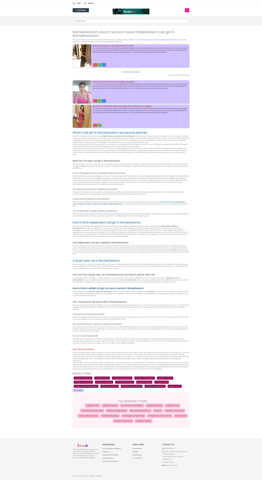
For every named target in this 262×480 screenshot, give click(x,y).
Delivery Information (111, 455)
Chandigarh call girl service (133, 416)
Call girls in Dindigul (144, 382)
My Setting (137, 455)
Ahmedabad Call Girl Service (159, 416)
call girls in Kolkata (110, 405)
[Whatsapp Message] (100, 65)
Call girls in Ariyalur (102, 378)
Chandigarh (103, 204)
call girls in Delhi (92, 405)
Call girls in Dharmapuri (124, 382)
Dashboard (138, 448)
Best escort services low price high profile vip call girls (113, 46)
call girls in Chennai (154, 405)
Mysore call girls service (88, 416)
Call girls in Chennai (165, 378)
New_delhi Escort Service (140, 410)
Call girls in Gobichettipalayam (86, 386)
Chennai (95, 204)
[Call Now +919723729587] (95, 101)
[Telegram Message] (104, 65)
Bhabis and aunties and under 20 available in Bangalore (114, 82)
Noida (110, 204)
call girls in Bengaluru (110, 416)
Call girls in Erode (161, 382)
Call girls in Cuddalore (104, 382)
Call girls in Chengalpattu (144, 378)
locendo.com (132, 280)
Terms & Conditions (111, 461)
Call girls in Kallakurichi (109, 386)
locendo (157, 410)
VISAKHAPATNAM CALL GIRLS (92, 410)
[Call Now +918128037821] (95, 65)
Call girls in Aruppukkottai (122, 378)
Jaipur (75, 204)
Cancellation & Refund (112, 448)
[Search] (187, 10)
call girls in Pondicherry (174, 410)
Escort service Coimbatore (132, 405)
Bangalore (81, 204)
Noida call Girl (180, 416)
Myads (136, 452)
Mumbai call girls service (116, 410)
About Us (107, 452)
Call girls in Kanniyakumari (155, 386)
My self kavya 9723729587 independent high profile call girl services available (122, 106)
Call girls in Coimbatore (83, 382)
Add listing (82, 10)
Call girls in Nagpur (143, 421)
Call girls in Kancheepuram (131, 386)
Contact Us (138, 458)
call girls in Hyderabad (123, 421)
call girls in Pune (172, 405)
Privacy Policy (108, 458)
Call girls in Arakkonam (83, 378)
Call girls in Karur (175, 386)
